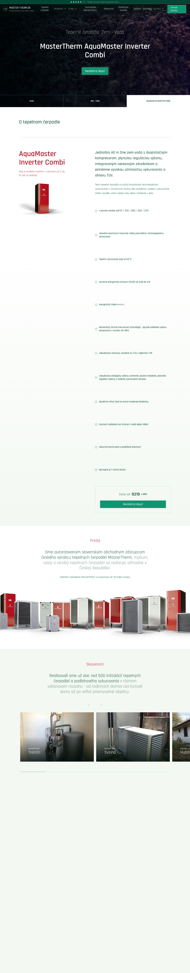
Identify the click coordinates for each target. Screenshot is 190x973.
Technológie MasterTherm (90, 9)
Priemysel (108, 8)
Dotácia (137, 8)
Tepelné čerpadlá (45, 9)
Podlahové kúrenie (123, 9)
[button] (60, 9)
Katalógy (147, 8)
